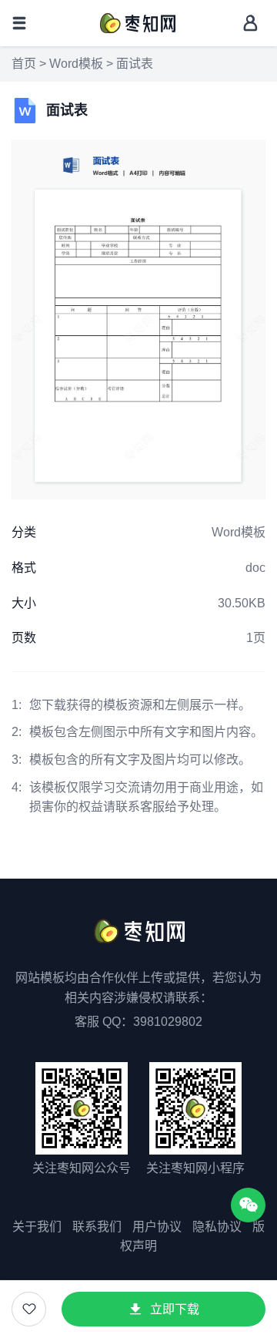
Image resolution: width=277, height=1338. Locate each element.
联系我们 (97, 1226)
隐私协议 (217, 1226)
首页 (24, 63)
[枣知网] (136, 22)
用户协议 (157, 1226)
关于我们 (37, 1226)
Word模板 (76, 63)
